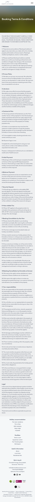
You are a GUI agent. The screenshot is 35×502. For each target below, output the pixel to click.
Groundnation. (17, 497)
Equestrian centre (17, 440)
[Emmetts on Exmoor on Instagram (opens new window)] (17, 474)
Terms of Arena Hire (20, 491)
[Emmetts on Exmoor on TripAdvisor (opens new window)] (20, 474)
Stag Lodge (17, 428)
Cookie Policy (11, 492)
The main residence (17, 422)
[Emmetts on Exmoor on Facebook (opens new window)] (14, 474)
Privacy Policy (29, 491)
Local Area (17, 453)
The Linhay (17, 424)
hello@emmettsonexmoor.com (17, 467)
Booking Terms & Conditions (8, 491)
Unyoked (17, 430)
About (17, 451)
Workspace (17, 444)
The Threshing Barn (17, 442)
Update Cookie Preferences (21, 492)
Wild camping (17, 426)
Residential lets (17, 455)
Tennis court (17, 437)
